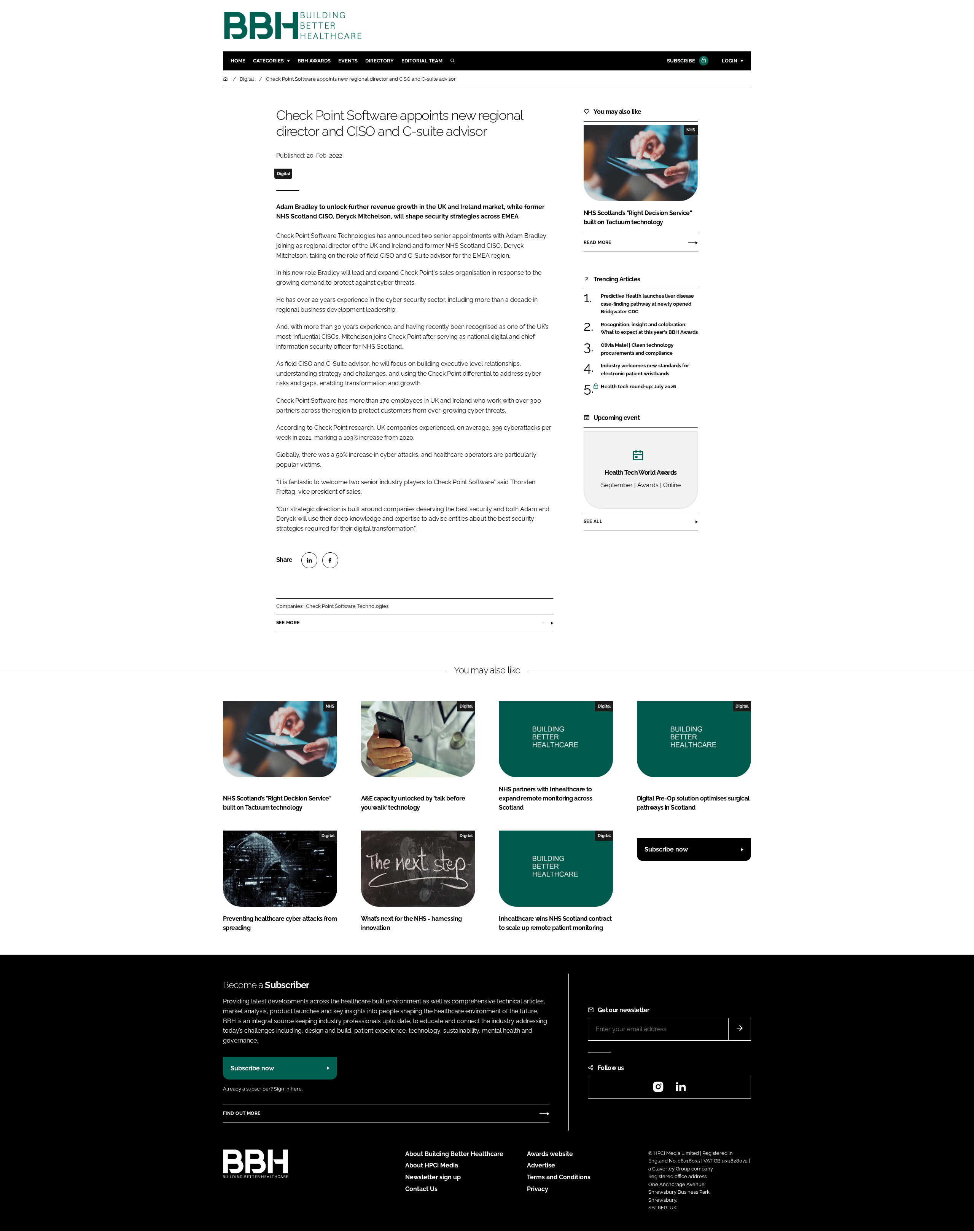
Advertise (541, 1165)
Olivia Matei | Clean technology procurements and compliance (649, 349)
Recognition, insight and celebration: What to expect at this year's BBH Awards (649, 328)
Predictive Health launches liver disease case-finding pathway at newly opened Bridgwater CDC (649, 304)
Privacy (537, 1189)
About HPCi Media (431, 1165)
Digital (283, 173)
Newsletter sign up (433, 1177)
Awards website (550, 1154)
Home (238, 61)
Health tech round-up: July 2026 (649, 387)
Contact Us (421, 1189)
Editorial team (421, 61)
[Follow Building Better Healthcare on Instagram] (658, 1089)
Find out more (241, 1113)
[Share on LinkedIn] (309, 560)
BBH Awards (314, 61)
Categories (268, 61)
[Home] (226, 79)
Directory (379, 61)
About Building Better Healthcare (454, 1154)
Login (729, 61)
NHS (690, 130)
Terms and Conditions (558, 1177)
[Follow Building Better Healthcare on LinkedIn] (681, 1089)
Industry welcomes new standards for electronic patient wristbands (649, 370)
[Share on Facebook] (330, 560)
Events (348, 61)
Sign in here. (288, 1089)
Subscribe (681, 61)
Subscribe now (666, 849)
